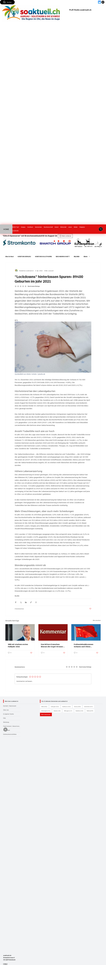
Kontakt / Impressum (9, 706)
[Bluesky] (99, 2)
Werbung (6, 722)
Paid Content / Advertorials (11, 726)
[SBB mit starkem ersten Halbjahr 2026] (20, 632)
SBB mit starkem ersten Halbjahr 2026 (18, 645)
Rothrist (90, 711)
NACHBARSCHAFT (63, 256)
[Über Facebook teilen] (16, 602)
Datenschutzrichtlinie (9, 734)
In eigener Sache (8, 714)
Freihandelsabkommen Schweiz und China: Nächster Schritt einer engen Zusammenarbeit (84, 645)
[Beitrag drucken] (36, 602)
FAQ (4, 718)
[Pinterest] (102, 2)
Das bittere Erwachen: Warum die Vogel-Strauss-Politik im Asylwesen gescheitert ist (52, 645)
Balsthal (80, 711)
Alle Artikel (9, 256)
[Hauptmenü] (101, 229)
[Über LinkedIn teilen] (26, 602)
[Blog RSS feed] (5, 729)
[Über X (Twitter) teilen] (21, 602)
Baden (58, 711)
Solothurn (67, 706)
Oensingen (46, 711)
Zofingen (55, 706)
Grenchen (89, 706)
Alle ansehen (97, 620)
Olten (44, 706)
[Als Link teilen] (31, 602)
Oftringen (68, 711)
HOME (6, 229)
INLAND (77, 256)
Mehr (86, 256)
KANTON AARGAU (24, 256)
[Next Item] (97, 242)
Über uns (6, 710)
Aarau (78, 706)
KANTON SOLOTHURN (43, 256)
